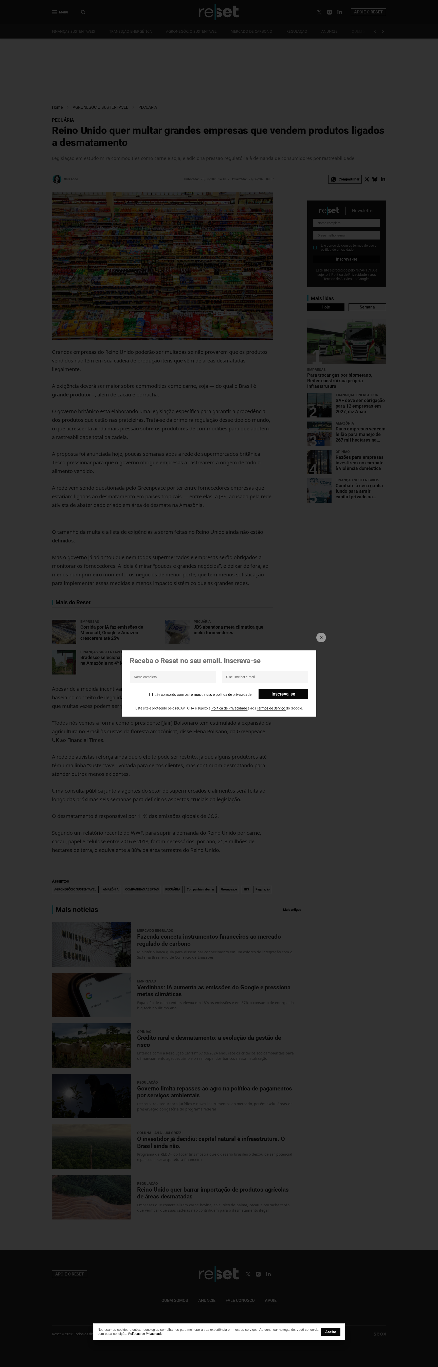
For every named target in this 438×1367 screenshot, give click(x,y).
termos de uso (200, 694)
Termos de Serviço (271, 708)
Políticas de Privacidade (145, 1334)
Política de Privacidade (229, 708)
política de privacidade (233, 694)
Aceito (330, 1332)
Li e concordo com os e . (203, 694)
